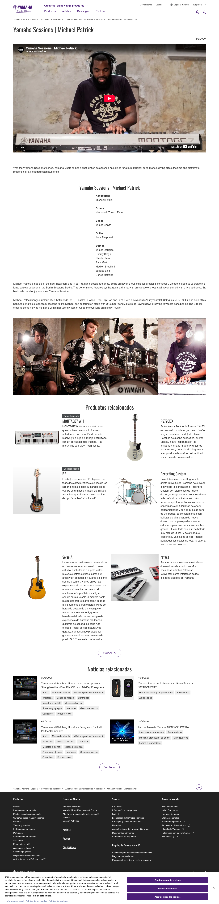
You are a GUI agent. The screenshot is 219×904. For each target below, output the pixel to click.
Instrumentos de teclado (24, 810)
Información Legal (15, 900)
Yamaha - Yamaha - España (25, 19)
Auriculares (18, 840)
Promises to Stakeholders (174, 825)
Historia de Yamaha (171, 828)
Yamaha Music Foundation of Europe (80, 810)
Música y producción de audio (27, 813)
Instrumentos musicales (51, 19)
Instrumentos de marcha (24, 836)
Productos (50, 11)
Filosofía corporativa (171, 821)
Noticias (99, 19)
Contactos (117, 806)
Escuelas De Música (72, 806)
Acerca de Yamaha (170, 799)
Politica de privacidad (36, 900)
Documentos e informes (123, 832)
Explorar (100, 11)
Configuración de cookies (168, 880)
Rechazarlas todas (167, 888)
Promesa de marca (170, 813)
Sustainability (168, 836)
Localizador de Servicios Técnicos (128, 817)
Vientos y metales (21, 825)
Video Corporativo (170, 810)
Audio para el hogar (22, 847)
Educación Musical (71, 799)
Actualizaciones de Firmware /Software (130, 828)
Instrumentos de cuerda (24, 828)
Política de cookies (58, 900)
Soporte (159, 4)
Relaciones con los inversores (176, 832)
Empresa (197, 4)
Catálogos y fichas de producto (126, 821)
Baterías (17, 821)
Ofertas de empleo (170, 817)
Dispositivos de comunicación (27, 855)
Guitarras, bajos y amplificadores (64, 5)
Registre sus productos (123, 856)
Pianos (16, 806)
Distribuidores (146, 4)
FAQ (114, 813)
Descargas (83, 11)
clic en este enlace (42, 895)
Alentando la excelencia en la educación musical (81, 815)
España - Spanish (182, 4)
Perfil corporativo (169, 806)
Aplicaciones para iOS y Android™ (29, 859)
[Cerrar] (213, 887)
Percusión (18, 832)
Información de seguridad (124, 836)
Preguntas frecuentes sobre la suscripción (131, 860)
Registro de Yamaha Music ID (126, 845)
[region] (109, 888)
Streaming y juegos (22, 851)
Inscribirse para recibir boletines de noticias (132, 852)
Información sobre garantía (124, 810)
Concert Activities (71, 820)
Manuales (116, 825)
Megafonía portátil (21, 844)
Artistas (66, 11)
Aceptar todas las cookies (168, 896)
